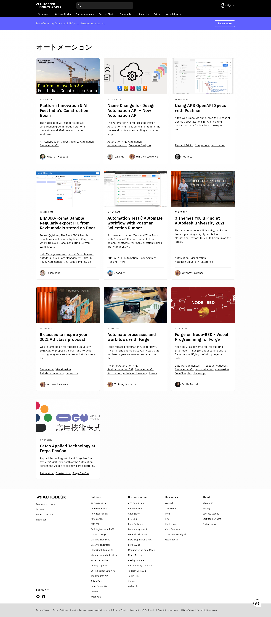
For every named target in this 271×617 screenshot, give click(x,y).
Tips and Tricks (184, 145)
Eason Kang (54, 273)
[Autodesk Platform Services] (48, 5)
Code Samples (77, 262)
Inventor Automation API (122, 366)
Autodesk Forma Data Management (60, 258)
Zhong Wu (120, 273)
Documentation (137, 497)
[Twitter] (38, 596)
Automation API (49, 145)
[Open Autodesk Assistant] (257, 603)
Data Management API (53, 254)
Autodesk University (187, 262)
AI (41, 142)
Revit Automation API (120, 369)
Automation (87, 142)
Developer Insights (140, 145)
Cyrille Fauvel (190, 384)
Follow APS (43, 590)
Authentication (204, 369)
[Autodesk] (51, 497)
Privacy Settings (60, 610)
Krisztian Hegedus (57, 156)
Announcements (117, 145)
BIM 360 (88, 258)
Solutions (96, 497)
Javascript (199, 373)
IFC (66, 262)
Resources (171, 497)
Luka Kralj (120, 156)
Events (153, 373)
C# (89, 262)
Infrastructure (69, 142)
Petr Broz (187, 156)
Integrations (202, 145)
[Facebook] (43, 596)
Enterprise (207, 262)
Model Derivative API (80, 254)
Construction (51, 142)
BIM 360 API (114, 258)
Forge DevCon (80, 473)
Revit (43, 262)
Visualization (198, 258)
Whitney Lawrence (147, 156)
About (206, 497)
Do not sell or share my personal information (90, 610)
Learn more (225, 23)
